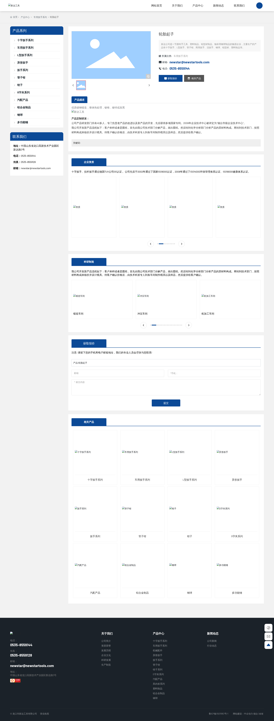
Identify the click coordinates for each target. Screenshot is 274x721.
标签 (261, 713)
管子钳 (142, 536)
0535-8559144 (28, 155)
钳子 (189, 536)
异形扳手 (237, 479)
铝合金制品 (142, 592)
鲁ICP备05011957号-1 (218, 713)
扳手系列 (95, 536)
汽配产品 (95, 592)
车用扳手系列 (40, 17)
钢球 (189, 592)
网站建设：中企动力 (243, 713)
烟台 (255, 713)
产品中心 (25, 17)
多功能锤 (237, 592)
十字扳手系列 (95, 479)
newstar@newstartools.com (36, 168)
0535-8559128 (21, 655)
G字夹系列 (237, 536)
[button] (150, 244)
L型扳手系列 (190, 479)
